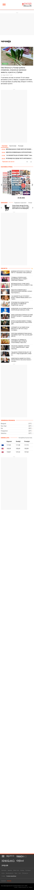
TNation (30, 887)
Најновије (4, 146)
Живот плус (16, 870)
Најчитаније (12, 146)
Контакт (9, 880)
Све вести (4, 268)
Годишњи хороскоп (20, 202)
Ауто (20, 873)
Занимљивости (9, 873)
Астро (30, 202)
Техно (16, 873)
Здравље (10, 870)
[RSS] (32, 268)
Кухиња (22, 870)
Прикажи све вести (8, 161)
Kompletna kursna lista (25, 438)
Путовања (28, 870)
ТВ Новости (25, 873)
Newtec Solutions (22, 887)
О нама (3, 876)
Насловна (3, 870)
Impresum (3, 880)
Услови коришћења (11, 876)
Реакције (20, 146)
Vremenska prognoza (8, 420)
